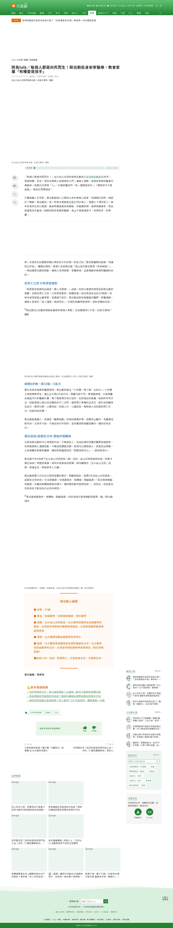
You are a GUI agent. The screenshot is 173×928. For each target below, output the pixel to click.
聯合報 (92, 6)
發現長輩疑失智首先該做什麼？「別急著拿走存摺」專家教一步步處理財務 (59, 20)
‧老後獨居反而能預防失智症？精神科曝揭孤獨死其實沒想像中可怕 (64, 696)
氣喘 (143, 785)
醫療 (42, 12)
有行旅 (132, 6)
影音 (58, 12)
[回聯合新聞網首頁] (13, 6)
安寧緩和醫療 (93, 176)
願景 (140, 6)
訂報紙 (108, 919)
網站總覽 (126, 919)
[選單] (160, 6)
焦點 (13, 12)
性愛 (123, 12)
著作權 (82, 919)
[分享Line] (14, 186)
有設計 (123, 6)
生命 (49, 394)
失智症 (152, 771)
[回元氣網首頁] (22, 5)
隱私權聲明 (91, 919)
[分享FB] (14, 178)
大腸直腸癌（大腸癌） (138, 766)
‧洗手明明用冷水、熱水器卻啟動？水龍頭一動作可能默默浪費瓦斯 (64, 692)
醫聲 (92, 12)
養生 (21, 12)
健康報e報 (74, 901)
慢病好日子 (103, 12)
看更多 (158, 671)
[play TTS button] (35, 168)
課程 (66, 12)
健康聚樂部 (70, 912)
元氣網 (20, 59)
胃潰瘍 (148, 780)
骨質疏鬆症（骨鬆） (137, 771)
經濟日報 (102, 6)
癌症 (115, 12)
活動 (147, 12)
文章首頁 (105, 912)
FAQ (54, 919)
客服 (59, 919)
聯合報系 (100, 919)
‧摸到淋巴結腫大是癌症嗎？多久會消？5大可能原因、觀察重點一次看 (66, 700)
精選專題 (80, 912)
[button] (160, 13)
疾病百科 (89, 912)
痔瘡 (153, 766)
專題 (139, 12)
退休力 (75, 12)
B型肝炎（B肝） (136, 776)
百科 (50, 12)
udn (13, 59)
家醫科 (72, 202)
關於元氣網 (60, 912)
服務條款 (75, 919)
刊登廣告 (47, 919)
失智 (84, 12)
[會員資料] (156, 6)
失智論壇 (31, 12)
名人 (131, 12)
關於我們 (117, 919)
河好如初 (113, 6)
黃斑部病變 (133, 785)
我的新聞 (149, 6)
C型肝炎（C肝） (136, 780)
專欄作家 (114, 912)
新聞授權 (66, 919)
